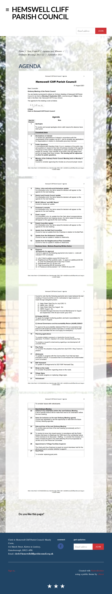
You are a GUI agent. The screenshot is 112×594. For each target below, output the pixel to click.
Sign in (11, 570)
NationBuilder (97, 570)
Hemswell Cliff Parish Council (40, 13)
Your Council (33, 51)
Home (21, 51)
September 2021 (55, 54)
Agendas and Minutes (52, 51)
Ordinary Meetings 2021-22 (31, 54)
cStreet (101, 574)
